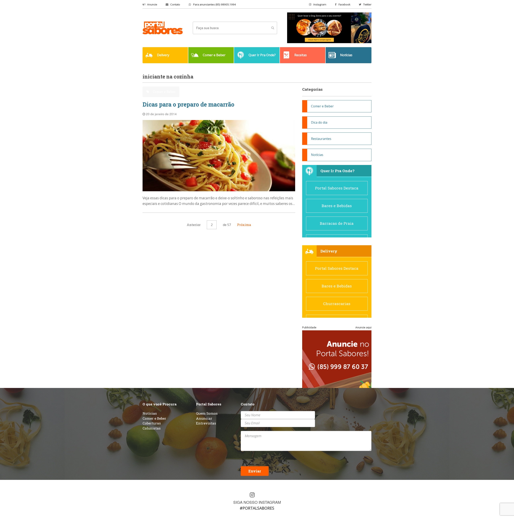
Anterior (194, 225)
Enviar (254, 470)
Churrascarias (336, 303)
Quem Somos (207, 413)
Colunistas (152, 428)
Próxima (244, 225)
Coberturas (152, 423)
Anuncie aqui (363, 327)
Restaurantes (321, 138)
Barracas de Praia (337, 223)
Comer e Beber (163, 92)
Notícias (317, 155)
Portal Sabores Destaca (336, 187)
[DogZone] (329, 27)
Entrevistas (206, 423)
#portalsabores (257, 508)
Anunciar (204, 418)
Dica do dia (319, 122)
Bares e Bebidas (337, 205)
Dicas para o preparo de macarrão (188, 104)
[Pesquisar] (272, 28)
